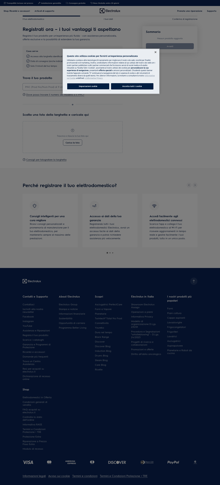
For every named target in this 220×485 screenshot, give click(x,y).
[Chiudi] (155, 52)
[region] (111, 71)
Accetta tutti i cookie (132, 86)
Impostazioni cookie (88, 86)
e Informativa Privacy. (94, 78)
